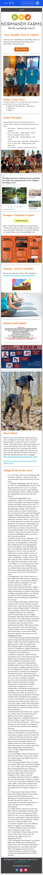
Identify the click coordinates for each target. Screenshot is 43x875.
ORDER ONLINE (21, 221)
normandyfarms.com (21, 862)
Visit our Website (21, 49)
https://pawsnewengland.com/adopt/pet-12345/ (20, 457)
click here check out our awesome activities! (19, 275)
